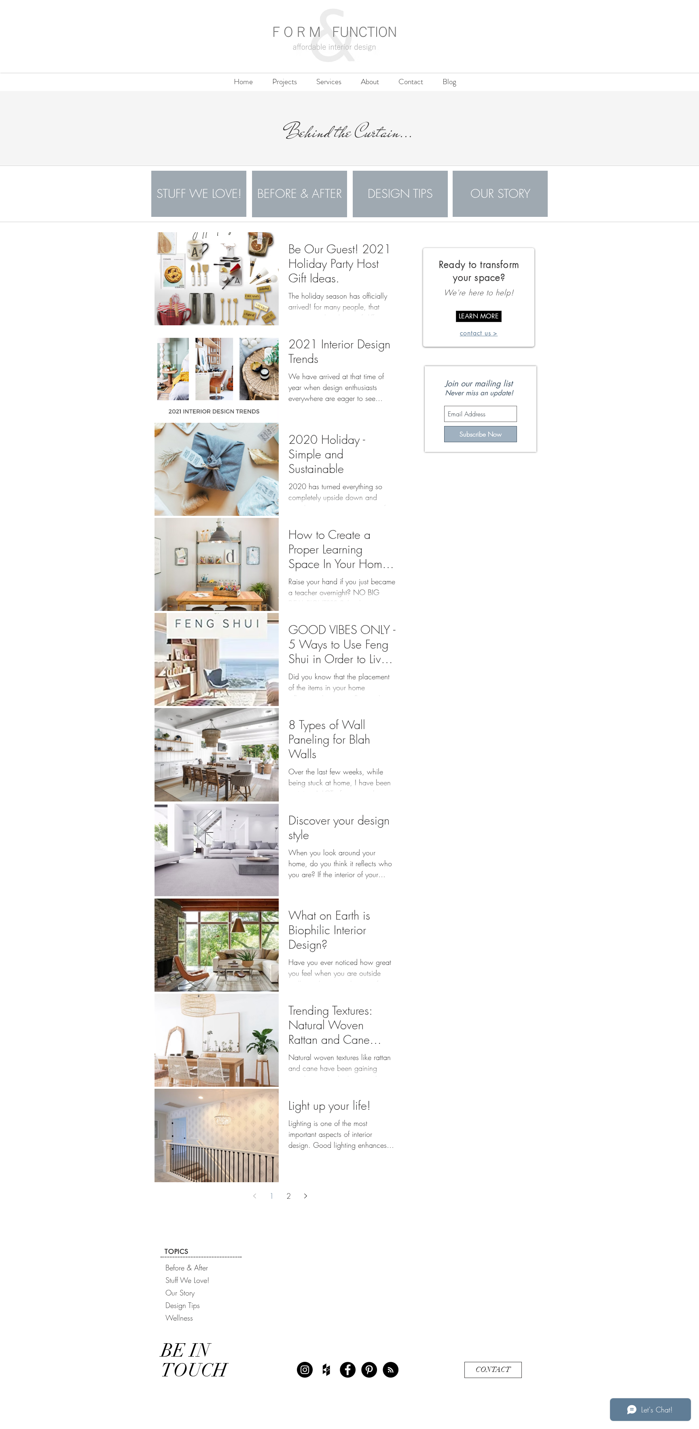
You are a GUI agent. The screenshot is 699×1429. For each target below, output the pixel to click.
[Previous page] (254, 1196)
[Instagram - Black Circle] (305, 1370)
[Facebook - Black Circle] (348, 1370)
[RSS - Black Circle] (390, 1370)
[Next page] (305, 1196)
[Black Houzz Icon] (326, 1370)
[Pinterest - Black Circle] (369, 1370)
